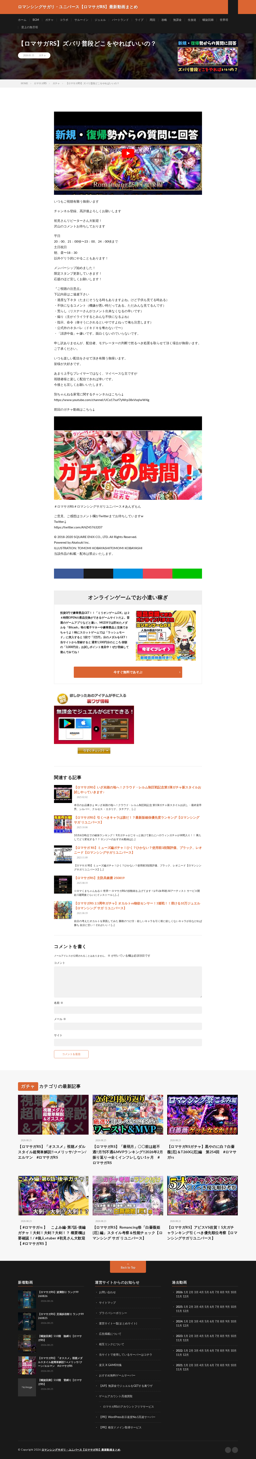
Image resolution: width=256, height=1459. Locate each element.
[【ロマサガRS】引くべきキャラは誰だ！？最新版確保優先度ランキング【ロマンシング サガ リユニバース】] (63, 824)
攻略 (164, 20)
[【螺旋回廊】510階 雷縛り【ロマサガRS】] (27, 1387)
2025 (179, 1307)
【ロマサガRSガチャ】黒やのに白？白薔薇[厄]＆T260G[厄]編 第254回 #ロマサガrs (202, 1152)
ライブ (139, 20)
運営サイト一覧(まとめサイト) (118, 1323)
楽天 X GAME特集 (110, 1365)
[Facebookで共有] (69, 574)
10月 (234, 1307)
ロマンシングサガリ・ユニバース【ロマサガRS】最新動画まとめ (81, 1450)
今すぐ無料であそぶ (128, 672)
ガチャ (49, 20)
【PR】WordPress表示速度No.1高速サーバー (127, 1417)
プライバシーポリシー (113, 1313)
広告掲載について (110, 1334)
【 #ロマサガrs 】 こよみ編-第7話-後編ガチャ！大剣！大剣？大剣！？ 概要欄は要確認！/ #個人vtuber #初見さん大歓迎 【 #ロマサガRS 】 (52, 1236)
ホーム (22, 20)
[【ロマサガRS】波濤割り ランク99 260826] (27, 1299)
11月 (179, 1311)
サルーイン (81, 20)
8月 (222, 1292)
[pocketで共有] (157, 574)
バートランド (120, 20)
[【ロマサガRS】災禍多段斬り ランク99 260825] (27, 1321)
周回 (152, 20)
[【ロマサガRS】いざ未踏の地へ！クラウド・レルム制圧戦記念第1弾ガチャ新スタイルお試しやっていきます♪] (63, 794)
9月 (227, 1307)
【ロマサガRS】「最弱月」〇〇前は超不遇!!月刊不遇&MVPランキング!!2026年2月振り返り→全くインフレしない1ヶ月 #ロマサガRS (128, 1155)
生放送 (192, 20)
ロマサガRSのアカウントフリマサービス (128, 1406)
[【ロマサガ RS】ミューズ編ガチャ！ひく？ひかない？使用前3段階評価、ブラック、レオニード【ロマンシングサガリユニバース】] (63, 854)
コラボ (64, 20)
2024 (179, 1321)
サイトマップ (107, 1302)
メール (60, 1019)
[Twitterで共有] (98, 574)
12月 (186, 1311)
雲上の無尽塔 (29, 27)
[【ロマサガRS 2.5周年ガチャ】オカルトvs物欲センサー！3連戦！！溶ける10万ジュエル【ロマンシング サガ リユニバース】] (63, 910)
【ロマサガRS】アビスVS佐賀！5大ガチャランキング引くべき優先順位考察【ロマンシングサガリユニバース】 (202, 1233)
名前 (58, 1003)
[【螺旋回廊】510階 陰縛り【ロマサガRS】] (27, 1343)
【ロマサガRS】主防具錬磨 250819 (99, 878)
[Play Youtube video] (128, 153)
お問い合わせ (107, 1292)
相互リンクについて (111, 1344)
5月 (207, 1292)
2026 (179, 1292)
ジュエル (100, 20)
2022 (179, 1350)
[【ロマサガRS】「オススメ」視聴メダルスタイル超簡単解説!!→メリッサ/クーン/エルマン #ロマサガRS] (27, 1365)
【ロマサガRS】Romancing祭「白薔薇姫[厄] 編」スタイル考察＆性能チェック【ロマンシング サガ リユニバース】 (128, 1233)
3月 (196, 1292)
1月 (186, 1292)
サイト (58, 1035)
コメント (59, 963)
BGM (36, 20)
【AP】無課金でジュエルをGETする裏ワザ (126, 1386)
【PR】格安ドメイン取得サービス (120, 1427)
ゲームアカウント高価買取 (116, 1396)
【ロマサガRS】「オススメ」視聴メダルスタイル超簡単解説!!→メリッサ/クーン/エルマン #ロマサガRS (52, 1152)
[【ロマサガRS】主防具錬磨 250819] (63, 885)
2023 (179, 1336)
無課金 (177, 20)
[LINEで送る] (187, 574)
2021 (179, 1365)
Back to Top (128, 1267)
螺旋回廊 (208, 20)
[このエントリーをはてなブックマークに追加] (128, 574)
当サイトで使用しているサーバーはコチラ (125, 1354)
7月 (217, 1292)
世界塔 (224, 20)
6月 (212, 1292)
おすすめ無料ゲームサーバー (117, 1375)
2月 (191, 1292)
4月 (201, 1292)
